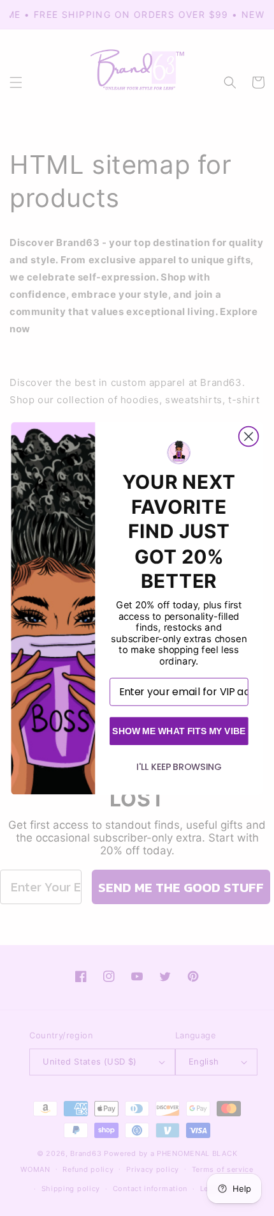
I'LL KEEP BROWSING (178, 766)
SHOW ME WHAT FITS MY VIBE (179, 730)
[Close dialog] (249, 436)
